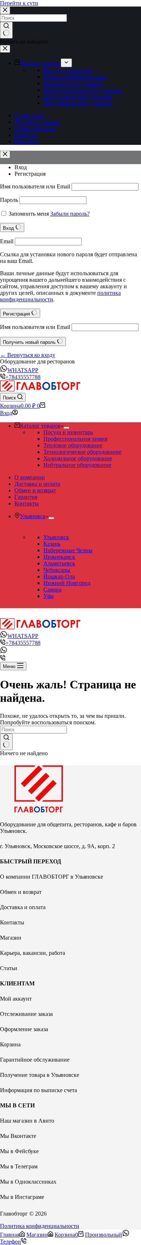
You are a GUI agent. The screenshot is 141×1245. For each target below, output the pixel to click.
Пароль (9, 200)
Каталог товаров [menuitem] (40, 63)
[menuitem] (66, 62)
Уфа (48, 596)
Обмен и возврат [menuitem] (35, 128)
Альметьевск (59, 563)
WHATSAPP (22, 370)
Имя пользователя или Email (35, 186)
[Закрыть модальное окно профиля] (5, 154)
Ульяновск (56, 537)
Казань (51, 544)
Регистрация (30, 174)
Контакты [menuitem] (26, 141)
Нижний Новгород (66, 583)
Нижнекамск (59, 557)
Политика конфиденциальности (39, 1226)
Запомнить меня (29, 214)
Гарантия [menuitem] (25, 135)
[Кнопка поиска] (6, 30)
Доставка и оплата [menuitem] (37, 122)
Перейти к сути (19, 3)
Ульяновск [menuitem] (33, 516)
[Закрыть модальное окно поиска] (5, 10)
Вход (20, 167)
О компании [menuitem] (29, 115)
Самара (52, 589)
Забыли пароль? (70, 214)
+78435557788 (22, 377)
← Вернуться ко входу (27, 355)
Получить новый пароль (30, 342)
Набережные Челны (68, 550)
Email (6, 241)
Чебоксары (56, 570)
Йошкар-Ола (59, 576)
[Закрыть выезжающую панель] (5, 49)
